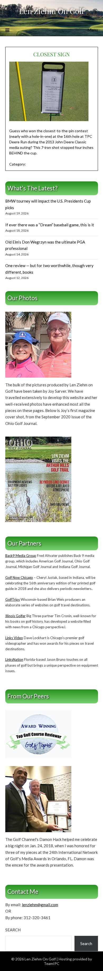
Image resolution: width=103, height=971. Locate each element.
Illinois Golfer (15, 616)
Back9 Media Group (20, 555)
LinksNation (14, 659)
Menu (92, 29)
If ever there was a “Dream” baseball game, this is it (49, 224)
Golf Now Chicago (19, 577)
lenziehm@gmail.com (40, 904)
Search (13, 929)
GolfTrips (12, 599)
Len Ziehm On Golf (51, 11)
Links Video (14, 638)
